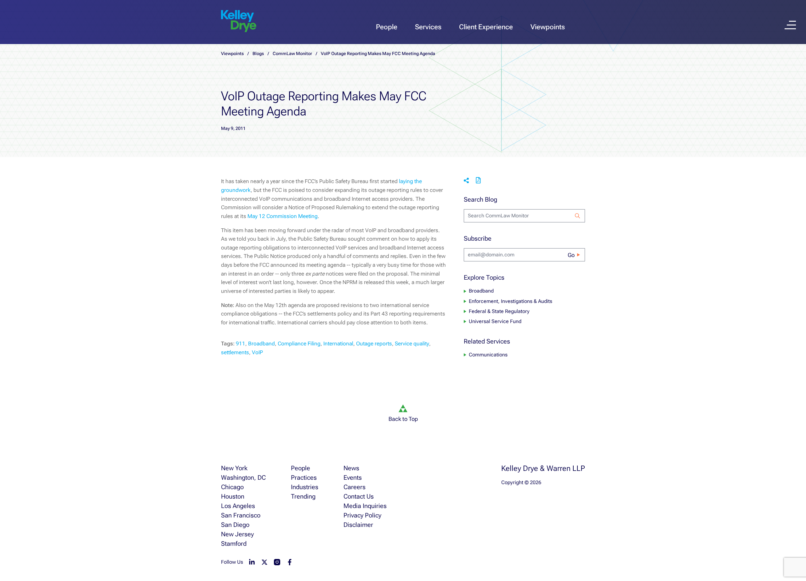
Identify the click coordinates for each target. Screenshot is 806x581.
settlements (235, 352)
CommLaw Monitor (292, 53)
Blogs (258, 53)
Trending (303, 496)
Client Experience (486, 27)
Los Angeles (238, 506)
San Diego (235, 524)
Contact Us (358, 496)
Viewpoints (548, 27)
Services (428, 27)
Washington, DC (243, 477)
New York (234, 468)
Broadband (261, 343)
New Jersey (237, 534)
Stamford (234, 543)
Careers (354, 487)
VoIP (257, 352)
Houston (232, 496)
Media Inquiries (365, 506)
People (386, 27)
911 (240, 343)
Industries (304, 487)
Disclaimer (358, 524)
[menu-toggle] (790, 25)
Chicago (232, 487)
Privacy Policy (362, 515)
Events (352, 477)
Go (571, 255)
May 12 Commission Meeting (282, 216)
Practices (304, 477)
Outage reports (374, 343)
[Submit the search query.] (577, 216)
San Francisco (240, 515)
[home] (238, 21)
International (338, 343)
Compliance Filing (299, 343)
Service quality (412, 343)
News (351, 468)
